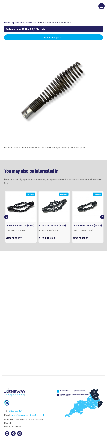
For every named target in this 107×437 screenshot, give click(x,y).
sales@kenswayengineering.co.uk (27, 415)
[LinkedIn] (7, 433)
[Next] (102, 217)
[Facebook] (13, 433)
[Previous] (6, 217)
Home (7, 22)
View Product (14, 238)
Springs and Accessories (24, 22)
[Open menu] (101, 6)
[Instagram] (19, 433)
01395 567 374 (15, 410)
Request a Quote (53, 37)
